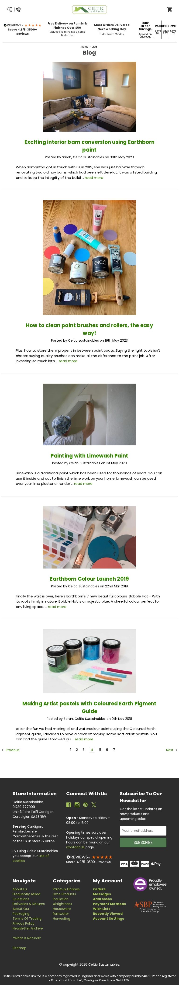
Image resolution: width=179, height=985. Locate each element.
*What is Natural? (27, 938)
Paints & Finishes (66, 889)
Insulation (61, 899)
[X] (93, 804)
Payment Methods (109, 904)
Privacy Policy (23, 923)
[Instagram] (77, 804)
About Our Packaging (21, 911)
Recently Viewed (108, 913)
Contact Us (75, 847)
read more (94, 177)
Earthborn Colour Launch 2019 (89, 579)
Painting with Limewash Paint (89, 455)
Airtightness (62, 904)
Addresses (102, 899)
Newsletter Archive (28, 928)
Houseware (62, 908)
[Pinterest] (85, 804)
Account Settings (108, 918)
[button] (22, 25)
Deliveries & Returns (29, 904)
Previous (12, 749)
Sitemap (19, 948)
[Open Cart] (169, 9)
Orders (99, 889)
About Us (20, 889)
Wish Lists (101, 908)
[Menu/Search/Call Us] (25, 9)
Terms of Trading (27, 918)
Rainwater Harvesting (61, 916)
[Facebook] (68, 804)
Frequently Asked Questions (26, 896)
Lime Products (64, 894)
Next (170, 749)
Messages (102, 894)
